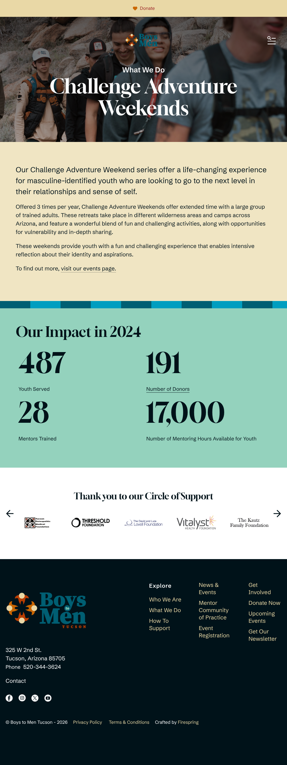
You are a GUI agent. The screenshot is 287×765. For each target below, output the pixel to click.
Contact (16, 680)
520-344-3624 (42, 666)
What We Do (165, 610)
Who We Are (165, 599)
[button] (272, 41)
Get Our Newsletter (263, 635)
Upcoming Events (262, 617)
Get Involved (260, 589)
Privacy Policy (87, 722)
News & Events (209, 589)
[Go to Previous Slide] (10, 513)
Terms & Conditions (129, 722)
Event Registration (214, 632)
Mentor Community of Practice (214, 610)
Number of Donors (167, 389)
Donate (147, 8)
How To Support (159, 624)
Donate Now (265, 603)
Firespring (188, 722)
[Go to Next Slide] (277, 513)
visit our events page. (88, 268)
